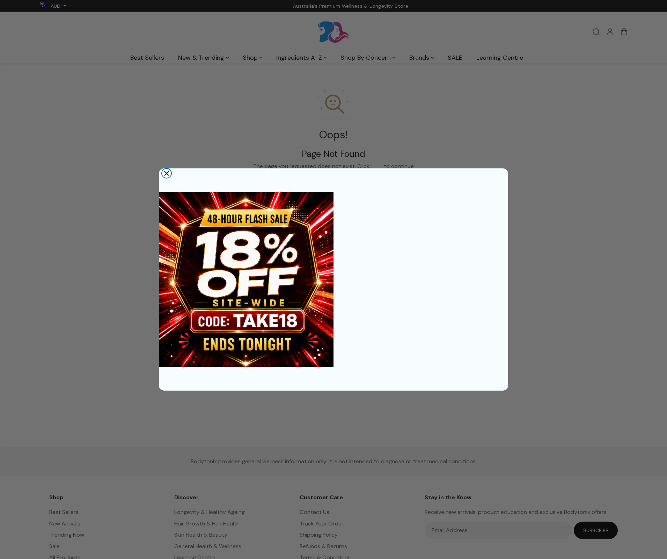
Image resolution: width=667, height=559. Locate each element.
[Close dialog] (166, 173)
